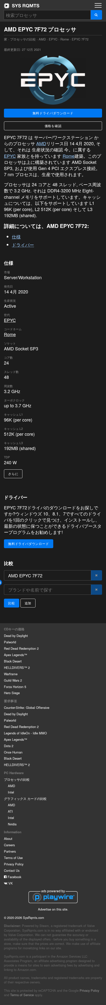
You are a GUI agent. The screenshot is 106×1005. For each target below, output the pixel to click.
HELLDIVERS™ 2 (17, 667)
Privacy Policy (13, 864)
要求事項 (10, 701)
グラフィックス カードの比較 (25, 798)
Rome (64, 39)
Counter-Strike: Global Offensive (26, 707)
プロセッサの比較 (23, 39)
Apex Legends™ (15, 654)
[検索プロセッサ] (96, 15)
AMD (42, 39)
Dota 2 (8, 745)
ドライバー (23, 244)
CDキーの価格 (14, 629)
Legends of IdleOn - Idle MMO (25, 733)
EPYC (53, 39)
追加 (28, 603)
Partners (10, 851)
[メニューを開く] (98, 5)
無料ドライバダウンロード (53, 113)
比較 (11, 603)
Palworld (10, 642)
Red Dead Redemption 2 (21, 648)
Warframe (11, 674)
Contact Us (11, 870)
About (8, 838)
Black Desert (13, 661)
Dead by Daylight (16, 635)
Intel (11, 792)
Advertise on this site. (53, 909)
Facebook (14, 876)
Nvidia (12, 824)
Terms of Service (22, 994)
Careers (9, 845)
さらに (13, 473)
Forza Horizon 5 (15, 686)
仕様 (16, 236)
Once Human (13, 752)
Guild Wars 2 (13, 680)
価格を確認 (53, 125)
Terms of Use (13, 857)
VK (10, 883)
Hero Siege (12, 692)
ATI (10, 811)
